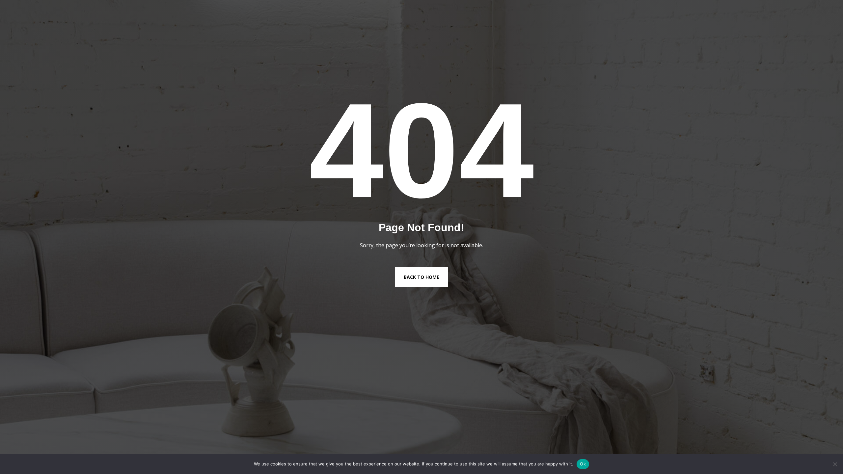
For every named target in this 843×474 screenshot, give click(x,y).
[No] (834, 464)
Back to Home (421, 277)
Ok (583, 463)
